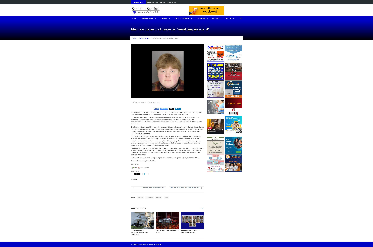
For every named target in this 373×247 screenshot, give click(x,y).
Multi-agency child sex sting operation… (190, 231)
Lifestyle (163, 19)
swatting (158, 197)
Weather (215, 19)
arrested (140, 197)
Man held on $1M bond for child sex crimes (184, 188)
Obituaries (201, 19)
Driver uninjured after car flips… (167, 231)
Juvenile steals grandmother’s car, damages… (139, 232)
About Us (228, 19)
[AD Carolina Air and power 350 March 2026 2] (233, 89)
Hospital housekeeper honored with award (160, 2)
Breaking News (147, 19)
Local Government (182, 19)
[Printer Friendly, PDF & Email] (140, 167)
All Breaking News (138, 102)
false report (149, 197)
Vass (166, 197)
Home (134, 19)
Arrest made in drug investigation (153, 188)
